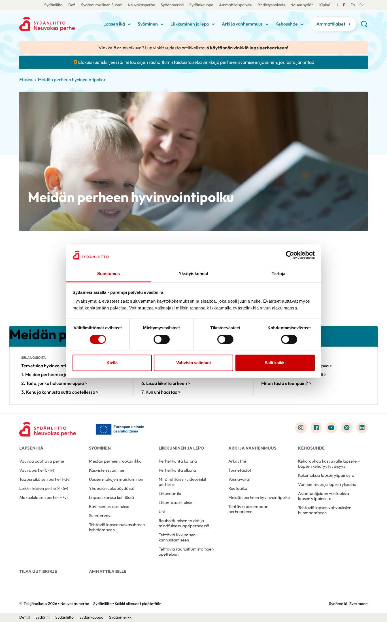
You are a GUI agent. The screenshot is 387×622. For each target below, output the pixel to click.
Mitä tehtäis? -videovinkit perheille (183, 481)
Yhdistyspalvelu (271, 4)
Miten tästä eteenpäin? (286, 383)
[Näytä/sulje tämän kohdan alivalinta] (129, 24)
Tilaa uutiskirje (38, 571)
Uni (162, 511)
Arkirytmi (237, 461)
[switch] (162, 339)
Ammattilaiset (330, 24)
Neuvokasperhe (141, 4)
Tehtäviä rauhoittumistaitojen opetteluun (186, 551)
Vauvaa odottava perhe (41, 461)
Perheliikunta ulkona (177, 470)
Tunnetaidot (239, 470)
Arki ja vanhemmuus (242, 24)
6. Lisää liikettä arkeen (165, 383)
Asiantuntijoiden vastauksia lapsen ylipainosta (323, 496)
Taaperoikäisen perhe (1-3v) (45, 479)
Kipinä (324, 4)
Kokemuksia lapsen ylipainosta (326, 475)
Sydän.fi (42, 617)
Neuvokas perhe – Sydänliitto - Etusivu (59, 24)
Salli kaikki (275, 362)
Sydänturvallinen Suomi (101, 4)
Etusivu (26, 79)
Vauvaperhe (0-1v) (36, 470)
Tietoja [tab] (278, 273)
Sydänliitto (53, 4)
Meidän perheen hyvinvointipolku (259, 497)
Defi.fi (24, 617)
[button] (364, 26)
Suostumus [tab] (108, 273)
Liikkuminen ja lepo (190, 24)
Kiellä (112, 362)
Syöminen (148, 24)
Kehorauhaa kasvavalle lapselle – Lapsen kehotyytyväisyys (329, 463)
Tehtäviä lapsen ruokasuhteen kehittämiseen (117, 527)
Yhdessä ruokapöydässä (112, 488)
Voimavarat (239, 479)
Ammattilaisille (107, 571)
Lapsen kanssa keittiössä (111, 497)
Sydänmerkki (172, 4)
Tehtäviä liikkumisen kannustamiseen (177, 537)
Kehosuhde (286, 24)
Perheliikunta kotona (178, 461)
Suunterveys (100, 515)
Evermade (358, 603)
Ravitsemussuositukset (110, 506)
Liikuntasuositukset (176, 502)
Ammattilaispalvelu (235, 4)
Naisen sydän (302, 4)
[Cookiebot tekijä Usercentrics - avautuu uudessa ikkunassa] (290, 255)
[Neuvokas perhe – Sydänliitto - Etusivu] (47, 429)
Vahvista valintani (193, 362)
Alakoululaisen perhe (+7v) (43, 497)
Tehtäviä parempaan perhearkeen (248, 509)
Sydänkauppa (201, 4)
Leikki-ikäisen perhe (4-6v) (43, 488)
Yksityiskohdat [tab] (193, 273)
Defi (71, 4)
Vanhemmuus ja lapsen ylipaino (327, 484)
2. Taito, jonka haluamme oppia (54, 383)
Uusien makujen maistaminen (116, 479)
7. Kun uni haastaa (161, 392)
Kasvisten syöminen (107, 470)
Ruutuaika (237, 488)
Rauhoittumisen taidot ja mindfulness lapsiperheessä (184, 523)
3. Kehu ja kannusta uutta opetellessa (60, 392)
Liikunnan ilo (170, 493)
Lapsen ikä (114, 24)
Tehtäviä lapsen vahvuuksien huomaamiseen (324, 510)
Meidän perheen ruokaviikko (115, 461)
